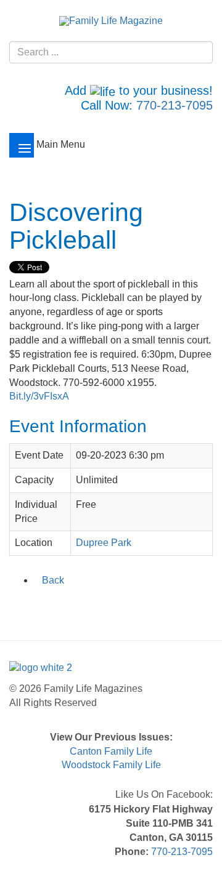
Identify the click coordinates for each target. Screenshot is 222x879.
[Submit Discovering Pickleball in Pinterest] (97, 606)
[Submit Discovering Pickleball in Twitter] (33, 606)
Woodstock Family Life (111, 765)
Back (53, 580)
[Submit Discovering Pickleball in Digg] (81, 606)
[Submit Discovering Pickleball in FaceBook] (17, 606)
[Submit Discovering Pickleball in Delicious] (65, 606)
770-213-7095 (174, 105)
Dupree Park (103, 542)
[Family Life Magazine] (111, 20)
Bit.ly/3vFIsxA (39, 396)
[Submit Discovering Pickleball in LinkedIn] (49, 606)
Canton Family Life (111, 751)
